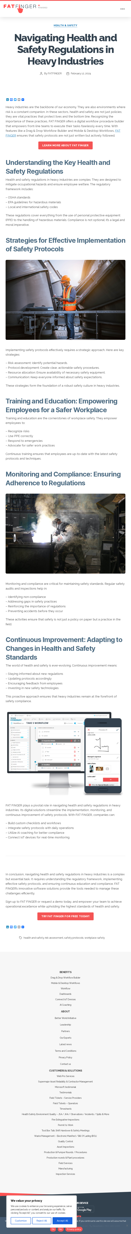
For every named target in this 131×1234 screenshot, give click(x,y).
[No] (127, 1225)
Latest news (65, 1044)
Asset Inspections (65, 1147)
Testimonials (65, 1092)
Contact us (65, 1064)
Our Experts (65, 1038)
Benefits (65, 972)
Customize (21, 1220)
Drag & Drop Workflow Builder (65, 977)
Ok (53, 1229)
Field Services (65, 1163)
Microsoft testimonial (65, 1087)
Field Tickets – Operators (65, 1103)
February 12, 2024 (81, 73)
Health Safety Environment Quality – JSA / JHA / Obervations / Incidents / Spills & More (65, 1114)
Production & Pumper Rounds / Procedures (65, 1152)
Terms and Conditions (65, 1051)
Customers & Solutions (65, 1070)
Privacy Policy (65, 1057)
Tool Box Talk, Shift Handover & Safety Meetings (65, 1130)
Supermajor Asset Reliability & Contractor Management (65, 1081)
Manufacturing (65, 1168)
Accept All (62, 1220)
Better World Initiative (65, 1018)
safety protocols (74, 937)
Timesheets (65, 1109)
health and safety (34, 937)
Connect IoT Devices (65, 999)
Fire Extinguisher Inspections (65, 1119)
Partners (65, 1031)
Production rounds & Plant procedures (65, 1157)
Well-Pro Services (65, 1076)
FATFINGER (55, 73)
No (60, 1229)
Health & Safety (65, 25)
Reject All (42, 1220)
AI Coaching (65, 1005)
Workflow (65, 988)
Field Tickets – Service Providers (65, 1098)
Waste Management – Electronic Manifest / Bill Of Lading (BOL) (65, 1136)
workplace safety (95, 937)
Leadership (65, 1024)
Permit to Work (65, 1125)
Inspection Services (65, 1174)
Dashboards (65, 994)
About (65, 1011)
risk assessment (54, 937)
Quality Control (65, 1141)
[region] (41, 1211)
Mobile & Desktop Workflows (65, 983)
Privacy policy (74, 1229)
